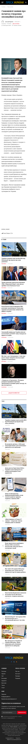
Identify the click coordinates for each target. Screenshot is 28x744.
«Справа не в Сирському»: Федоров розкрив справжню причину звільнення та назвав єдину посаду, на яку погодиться (13, 382)
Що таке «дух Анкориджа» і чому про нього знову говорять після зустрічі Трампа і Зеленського (13, 357)
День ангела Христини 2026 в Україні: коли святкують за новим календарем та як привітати (14, 470)
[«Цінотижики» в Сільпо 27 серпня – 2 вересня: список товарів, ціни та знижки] (14, 510)
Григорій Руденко (9, 21)
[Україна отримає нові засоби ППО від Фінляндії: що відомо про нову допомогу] (14, 249)
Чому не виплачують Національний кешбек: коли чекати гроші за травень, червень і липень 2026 (14, 496)
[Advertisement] (14, 41)
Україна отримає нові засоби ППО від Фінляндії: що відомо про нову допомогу (13, 260)
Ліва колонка (16, 23)
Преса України (13, 726)
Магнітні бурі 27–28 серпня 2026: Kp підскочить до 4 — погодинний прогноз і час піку (15, 618)
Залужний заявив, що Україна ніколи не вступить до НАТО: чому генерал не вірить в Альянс (13, 333)
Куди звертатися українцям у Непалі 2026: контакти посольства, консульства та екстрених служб (14, 545)
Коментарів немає (7, 25)
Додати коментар (14, 392)
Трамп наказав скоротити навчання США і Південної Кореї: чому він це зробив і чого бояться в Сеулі (13, 284)
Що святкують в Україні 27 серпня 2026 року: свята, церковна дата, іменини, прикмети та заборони (13, 643)
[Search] (26, 2)
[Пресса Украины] (15, 2)
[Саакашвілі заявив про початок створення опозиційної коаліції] (14, 66)
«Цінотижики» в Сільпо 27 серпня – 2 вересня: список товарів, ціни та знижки (13, 520)
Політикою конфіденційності (8, 718)
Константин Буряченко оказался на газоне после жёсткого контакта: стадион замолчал (15, 594)
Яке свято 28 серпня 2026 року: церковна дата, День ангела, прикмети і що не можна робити (15, 570)
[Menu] (2, 2)
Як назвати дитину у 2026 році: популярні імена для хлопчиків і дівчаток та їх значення (15, 445)
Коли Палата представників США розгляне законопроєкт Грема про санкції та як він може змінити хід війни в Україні (12, 309)
